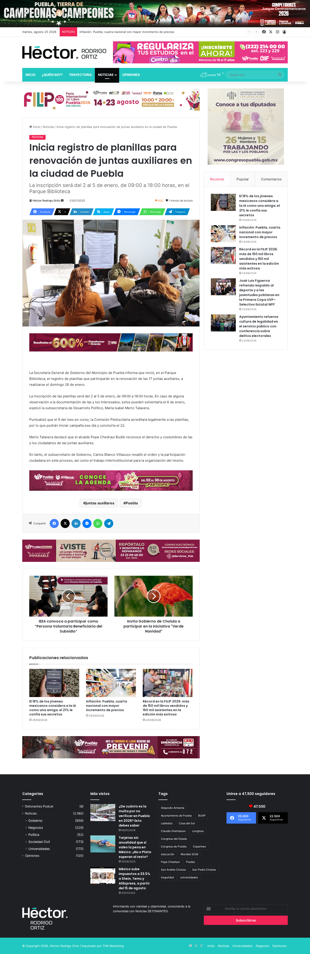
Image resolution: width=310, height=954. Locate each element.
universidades (189, 877)
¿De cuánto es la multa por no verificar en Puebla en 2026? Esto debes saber (134, 816)
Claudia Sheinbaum (173, 831)
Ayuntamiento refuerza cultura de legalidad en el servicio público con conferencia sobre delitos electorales (258, 326)
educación (167, 854)
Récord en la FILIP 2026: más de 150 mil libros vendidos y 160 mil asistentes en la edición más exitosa (166, 708)
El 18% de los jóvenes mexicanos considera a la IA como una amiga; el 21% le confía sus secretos (52, 708)
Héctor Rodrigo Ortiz (46, 200)
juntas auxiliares (100, 503)
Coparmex (199, 846)
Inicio (30, 75)
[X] (65, 523)
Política (33, 835)
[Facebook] (54, 523)
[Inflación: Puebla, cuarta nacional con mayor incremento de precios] (111, 683)
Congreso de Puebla (174, 846)
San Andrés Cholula (173, 869)
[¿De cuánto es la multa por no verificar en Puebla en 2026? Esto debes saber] (102, 812)
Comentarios (271, 179)
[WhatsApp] (97, 523)
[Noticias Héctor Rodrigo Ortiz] (64, 52)
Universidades (39, 849)
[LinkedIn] (76, 523)
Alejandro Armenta (172, 808)
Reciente (217, 179)
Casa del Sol (187, 823)
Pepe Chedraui (170, 862)
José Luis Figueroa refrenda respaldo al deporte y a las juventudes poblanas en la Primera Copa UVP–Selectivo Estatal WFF (259, 292)
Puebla (132, 503)
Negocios (35, 827)
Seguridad (167, 877)
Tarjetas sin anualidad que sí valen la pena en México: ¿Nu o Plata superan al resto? (135, 847)
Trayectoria (80, 75)
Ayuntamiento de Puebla (176, 815)
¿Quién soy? (52, 75)
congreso (198, 831)
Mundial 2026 (189, 854)
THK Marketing (113, 946)
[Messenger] (86, 523)
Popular (242, 179)
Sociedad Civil (39, 842)
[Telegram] (108, 523)
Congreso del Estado (174, 838)
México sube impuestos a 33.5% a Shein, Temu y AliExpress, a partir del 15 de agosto (134, 878)
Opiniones (131, 75)
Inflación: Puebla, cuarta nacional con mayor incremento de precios (106, 705)
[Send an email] (62, 200)
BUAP (202, 815)
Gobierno (35, 820)
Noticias (105, 75)
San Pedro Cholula (204, 869)
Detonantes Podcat (39, 806)
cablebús (166, 823)
